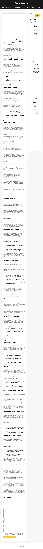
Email (4, 523)
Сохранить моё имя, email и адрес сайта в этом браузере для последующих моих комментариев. (14, 534)
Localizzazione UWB (8, 497)
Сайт (4, 528)
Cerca (31, 13)
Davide (12, 44)
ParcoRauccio (21, 3)
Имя (4, 519)
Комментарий (6, 508)
